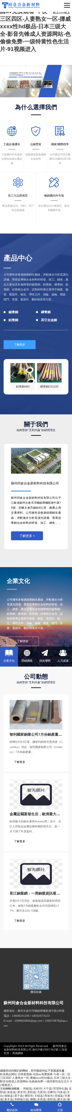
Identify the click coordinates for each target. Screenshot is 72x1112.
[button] (34, 94)
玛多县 (61, 1092)
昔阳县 (31, 1092)
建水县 (61, 1099)
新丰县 (8, 1099)
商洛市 (48, 1095)
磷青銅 (46, 312)
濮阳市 (28, 1095)
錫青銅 (13, 312)
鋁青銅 (13, 320)
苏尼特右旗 (60, 1088)
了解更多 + (27, 535)
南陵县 (8, 1095)
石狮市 (51, 1092)
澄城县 (58, 1095)
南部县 (51, 1099)
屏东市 (21, 1092)
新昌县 (11, 1092)
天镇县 (38, 1095)
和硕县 (27, 1088)
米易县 (41, 1099)
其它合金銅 (49, 320)
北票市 (41, 1092)
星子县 (18, 1095)
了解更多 (19, 344)
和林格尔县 (21, 1099)
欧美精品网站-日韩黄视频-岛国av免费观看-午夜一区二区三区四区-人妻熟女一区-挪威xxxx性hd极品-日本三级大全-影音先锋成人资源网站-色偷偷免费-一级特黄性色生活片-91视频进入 (35, 26)
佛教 (33, 1099)
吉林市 (37, 1088)
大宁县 (47, 1088)
